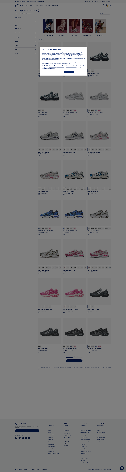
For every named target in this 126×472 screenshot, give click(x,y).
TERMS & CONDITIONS (71, 67)
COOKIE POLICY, (60, 67)
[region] (63, 61)
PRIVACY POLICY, (53, 67)
